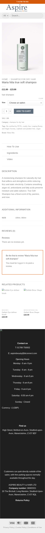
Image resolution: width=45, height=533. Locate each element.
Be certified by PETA (14, 126)
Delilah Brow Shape (31, 312)
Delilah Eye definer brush (9, 313)
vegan (38, 129)
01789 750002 (23, 348)
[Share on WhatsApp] (3, 138)
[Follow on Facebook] (19, 414)
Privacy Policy (8, 527)
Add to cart (23, 111)
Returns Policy (23, 500)
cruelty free (27, 126)
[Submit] (40, 15)
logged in (21, 263)
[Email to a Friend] (13, 138)
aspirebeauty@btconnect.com (23, 353)
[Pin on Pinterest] (16, 138)
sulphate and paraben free (25, 129)
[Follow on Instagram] (23, 414)
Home (5, 79)
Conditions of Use (35, 527)
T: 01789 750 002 (22, 2)
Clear (41, 98)
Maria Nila (10, 133)
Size (3, 102)
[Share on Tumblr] (19, 138)
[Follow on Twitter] (25, 414)
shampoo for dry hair (23, 79)
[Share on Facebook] (7, 138)
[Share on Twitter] (9, 138)
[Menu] (41, 8)
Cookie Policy (21, 527)
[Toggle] (4, 147)
